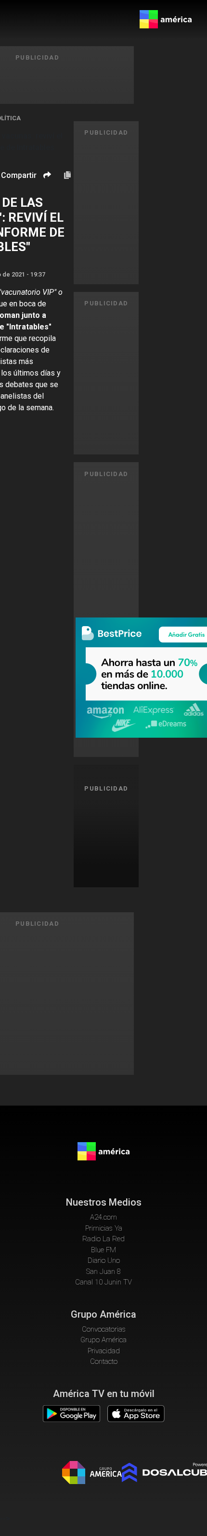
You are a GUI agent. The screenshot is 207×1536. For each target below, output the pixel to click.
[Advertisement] (109, 838)
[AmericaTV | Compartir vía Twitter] (46, 203)
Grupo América (103, 1339)
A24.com (103, 1217)
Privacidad (104, 1351)
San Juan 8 (103, 1271)
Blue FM (103, 1250)
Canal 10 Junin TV (103, 1282)
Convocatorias (104, 1329)
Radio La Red (103, 1238)
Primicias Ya (103, 1228)
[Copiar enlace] (67, 175)
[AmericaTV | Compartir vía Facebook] (46, 191)
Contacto (103, 1361)
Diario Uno (104, 1260)
